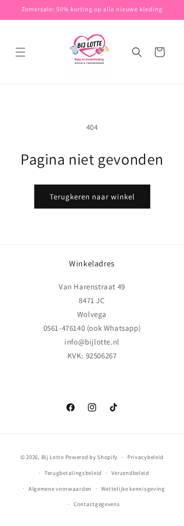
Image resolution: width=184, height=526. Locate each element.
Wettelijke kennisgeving (133, 488)
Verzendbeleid (130, 472)
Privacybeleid (145, 457)
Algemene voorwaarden (60, 488)
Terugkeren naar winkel (92, 196)
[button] (20, 52)
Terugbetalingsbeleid (73, 472)
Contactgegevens (97, 504)
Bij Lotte (52, 457)
